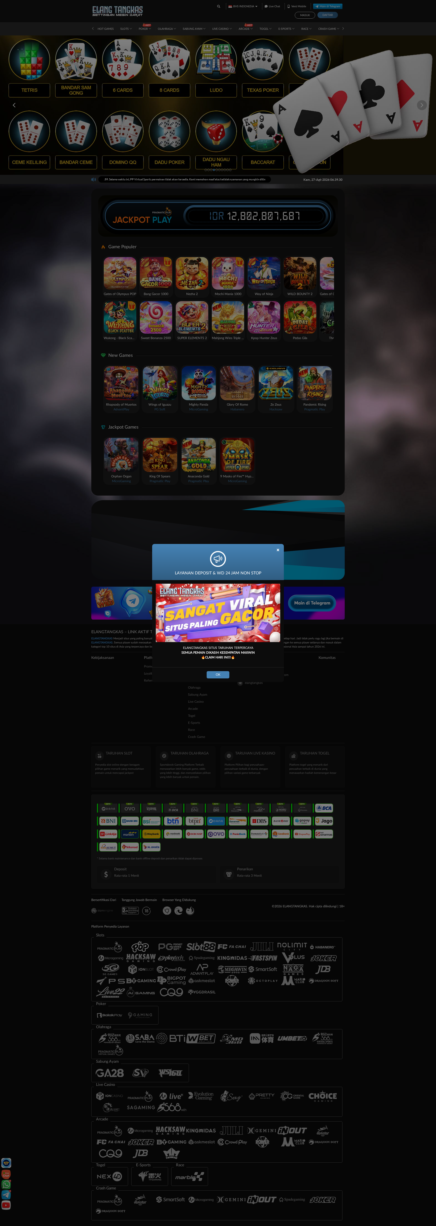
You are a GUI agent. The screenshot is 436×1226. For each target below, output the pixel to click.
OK (218, 674)
